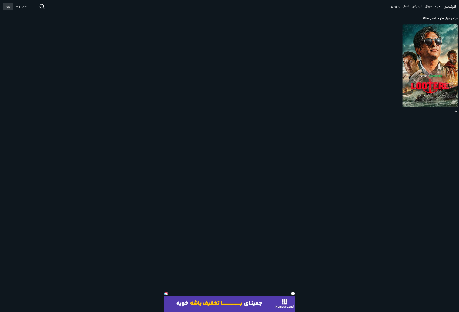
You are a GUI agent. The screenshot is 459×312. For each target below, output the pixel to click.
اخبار (406, 6)
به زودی (395, 6)
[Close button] (293, 293)
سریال (428, 6)
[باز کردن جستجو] (42, 6)
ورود (8, 6)
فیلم (437, 6)
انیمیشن (417, 6)
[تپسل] (166, 293)
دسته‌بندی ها (22, 6)
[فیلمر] (449, 6)
